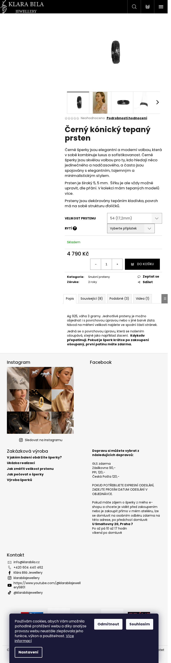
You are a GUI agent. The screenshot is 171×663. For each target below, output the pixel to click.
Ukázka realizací (21, 463)
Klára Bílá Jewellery (28, 572)
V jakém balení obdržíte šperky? (34, 457)
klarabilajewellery (27, 578)
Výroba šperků (19, 480)
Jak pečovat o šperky (25, 474)
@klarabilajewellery (28, 592)
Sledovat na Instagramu (43, 440)
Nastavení (28, 652)
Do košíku (145, 264)
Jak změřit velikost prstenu (30, 469)
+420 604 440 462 (28, 567)
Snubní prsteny (99, 277)
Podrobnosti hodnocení (127, 118)
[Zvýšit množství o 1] (117, 264)
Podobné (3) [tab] (119, 298)
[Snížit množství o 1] (95, 264)
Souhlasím (139, 624)
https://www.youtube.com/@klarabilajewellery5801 (47, 585)
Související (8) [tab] (92, 298)
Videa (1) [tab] (142, 298)
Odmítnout (108, 624)
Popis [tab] (70, 298)
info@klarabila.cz (27, 562)
